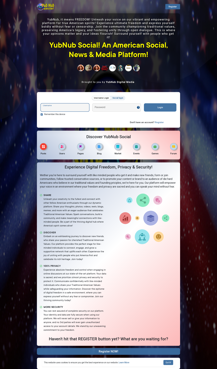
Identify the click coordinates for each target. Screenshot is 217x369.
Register (173, 6)
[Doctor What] (120, 68)
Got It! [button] (168, 362)
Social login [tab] (117, 98)
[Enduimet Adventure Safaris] (128, 68)
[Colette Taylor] (96, 68)
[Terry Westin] (88, 68)
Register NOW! (108, 351)
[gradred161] (80, 68)
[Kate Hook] (112, 68)
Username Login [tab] (101, 98)
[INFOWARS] (104, 68)
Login (160, 107)
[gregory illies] (136, 68)
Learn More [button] (124, 362)
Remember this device (54, 114)
